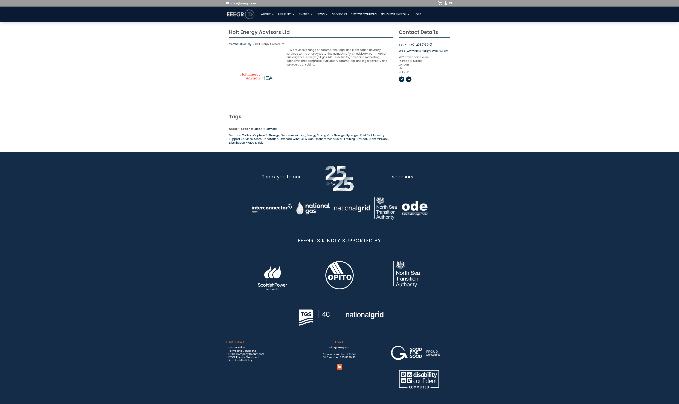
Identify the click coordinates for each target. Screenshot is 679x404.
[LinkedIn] (408, 79)
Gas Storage (336, 135)
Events (304, 14)
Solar (339, 139)
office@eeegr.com (243, 3)
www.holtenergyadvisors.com (427, 51)
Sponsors (339, 14)
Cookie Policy (236, 347)
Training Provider (355, 139)
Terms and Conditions (242, 351)
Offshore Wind (290, 139)
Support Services (265, 129)
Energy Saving (316, 135)
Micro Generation (266, 139)
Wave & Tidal (255, 143)
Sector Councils (364, 14)
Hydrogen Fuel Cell (359, 135)
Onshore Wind (324, 139)
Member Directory (240, 44)
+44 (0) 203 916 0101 (418, 45)
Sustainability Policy (240, 360)
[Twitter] (401, 79)
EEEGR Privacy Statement (243, 357)
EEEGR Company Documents (246, 354)
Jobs (417, 14)
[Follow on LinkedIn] (339, 367)
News (321, 14)
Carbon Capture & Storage (261, 135)
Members (284, 14)
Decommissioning (293, 135)
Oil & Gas (307, 139)
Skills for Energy (394, 14)
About (266, 14)
